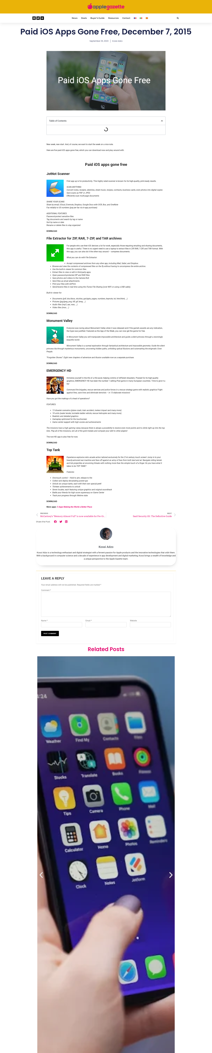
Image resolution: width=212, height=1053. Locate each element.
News (74, 18)
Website (133, 620)
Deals (84, 18)
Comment (46, 590)
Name (44, 620)
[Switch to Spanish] (147, 18)
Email (89, 620)
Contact (126, 18)
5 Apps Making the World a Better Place (74, 507)
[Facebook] (34, 18)
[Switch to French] (135, 18)
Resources (113, 18)
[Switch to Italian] (141, 18)
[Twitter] (38, 18)
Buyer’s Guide (97, 18)
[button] (178, 18)
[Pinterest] (42, 18)
